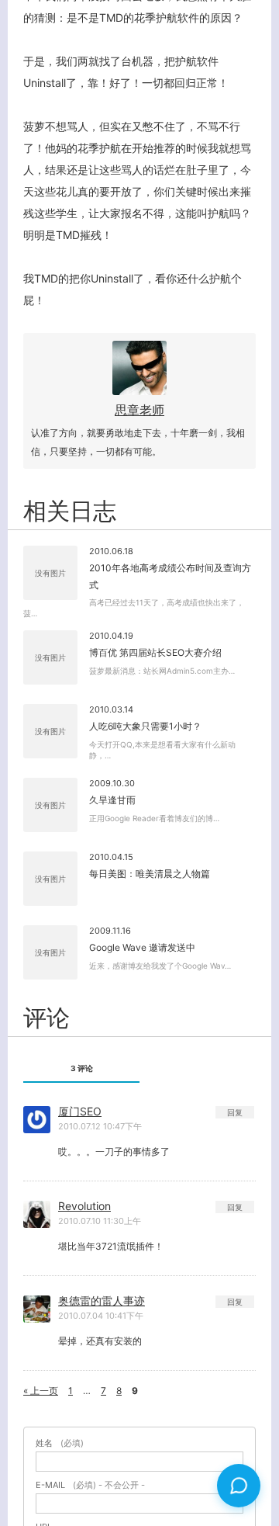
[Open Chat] (238, 1485)
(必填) (60, 1443)
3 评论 (82, 1068)
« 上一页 (40, 1390)
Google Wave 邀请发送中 (142, 947)
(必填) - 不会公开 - (90, 1485)
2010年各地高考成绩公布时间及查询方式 (170, 576)
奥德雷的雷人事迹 (101, 1300)
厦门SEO (80, 1111)
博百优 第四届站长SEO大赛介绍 (155, 652)
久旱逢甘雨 (112, 800)
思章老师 (139, 410)
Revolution (84, 1205)
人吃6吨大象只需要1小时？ (145, 726)
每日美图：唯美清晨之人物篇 (149, 873)
